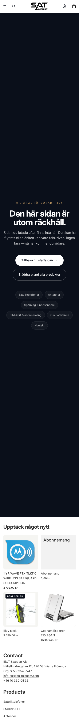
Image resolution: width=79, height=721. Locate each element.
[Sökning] (14, 6)
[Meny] (5, 6)
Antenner (54, 294)
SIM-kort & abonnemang (26, 315)
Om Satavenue (59, 315)
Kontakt (39, 325)
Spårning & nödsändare (39, 305)
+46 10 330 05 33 (16, 680)
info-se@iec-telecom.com (21, 675)
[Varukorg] (74, 6)
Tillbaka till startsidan (39, 260)
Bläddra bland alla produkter (39, 275)
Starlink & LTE (12, 709)
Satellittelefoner (29, 294)
